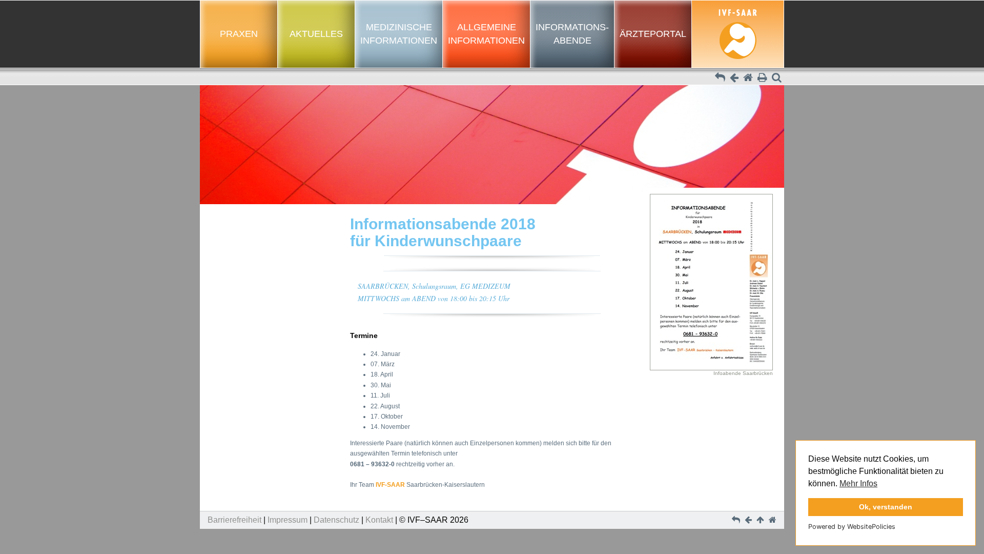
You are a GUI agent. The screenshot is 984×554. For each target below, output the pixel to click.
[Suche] (777, 78)
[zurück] (734, 78)
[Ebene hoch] (720, 78)
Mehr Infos (858, 483)
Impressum (288, 520)
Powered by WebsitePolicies (851, 526)
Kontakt (379, 520)
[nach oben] (761, 520)
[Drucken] (762, 78)
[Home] (748, 78)
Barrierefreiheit (234, 520)
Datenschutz (336, 520)
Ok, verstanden (885, 507)
